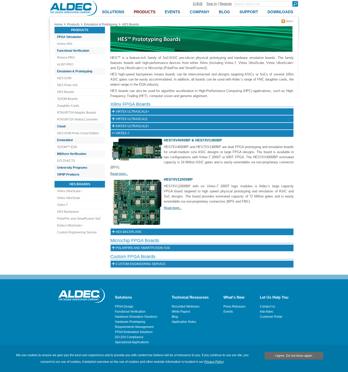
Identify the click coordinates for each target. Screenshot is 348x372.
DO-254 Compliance (129, 337)
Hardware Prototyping (130, 322)
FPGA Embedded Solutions (134, 332)
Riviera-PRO (66, 57)
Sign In (211, 4)
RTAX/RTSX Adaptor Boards (76, 112)
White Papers (181, 311)
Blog (175, 316)
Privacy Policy (213, 362)
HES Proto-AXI (67, 85)
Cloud (61, 126)
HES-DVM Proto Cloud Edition (78, 133)
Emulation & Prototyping (74, 71)
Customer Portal (271, 316)
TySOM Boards (67, 99)
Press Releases (234, 306)
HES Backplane (68, 212)
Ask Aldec (266, 311)
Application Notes (184, 322)
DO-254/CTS (66, 161)
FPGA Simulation (69, 37)
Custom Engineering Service (77, 232)
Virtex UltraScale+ (69, 191)
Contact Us (267, 306)
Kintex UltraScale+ (70, 225)
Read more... (119, 174)
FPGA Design (124, 306)
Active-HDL (65, 44)
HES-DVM (64, 78)
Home (58, 24)
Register (226, 4)
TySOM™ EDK (67, 147)
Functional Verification (73, 50)
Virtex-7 (62, 205)
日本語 (198, 4)
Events (228, 311)
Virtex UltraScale (68, 198)
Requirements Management (134, 327)
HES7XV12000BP (178, 179)
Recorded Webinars (185, 306)
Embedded (65, 140)
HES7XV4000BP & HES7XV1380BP (193, 140)
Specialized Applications (132, 342)
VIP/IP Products (68, 174)
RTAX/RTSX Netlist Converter (77, 119)
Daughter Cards (68, 106)
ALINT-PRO (65, 64)
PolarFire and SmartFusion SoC (79, 218)
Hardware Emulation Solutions (136, 316)
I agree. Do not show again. (294, 355)
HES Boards (65, 92)
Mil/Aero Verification (71, 154)
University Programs (72, 167)
